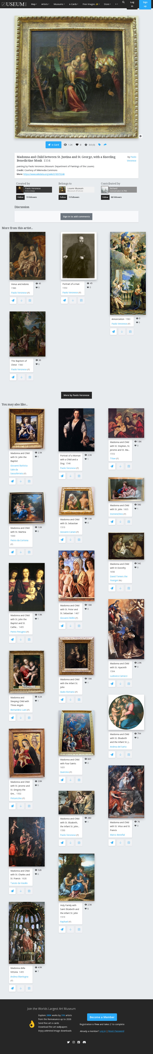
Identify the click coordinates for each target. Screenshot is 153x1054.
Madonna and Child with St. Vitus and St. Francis (120, 826)
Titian (113, 458)
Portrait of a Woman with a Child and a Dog (70, 459)
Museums (58, 4)
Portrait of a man (70, 284)
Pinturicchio (16, 798)
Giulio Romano (67, 691)
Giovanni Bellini (67, 617)
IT (28, 293)
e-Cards (73, 4)
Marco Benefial (117, 834)
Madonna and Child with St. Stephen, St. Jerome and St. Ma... (120, 446)
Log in (103, 1031)
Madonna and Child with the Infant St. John (69, 683)
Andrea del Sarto (118, 746)
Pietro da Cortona (19, 540)
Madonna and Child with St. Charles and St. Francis (20, 874)
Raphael (64, 921)
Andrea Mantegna (19, 976)
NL (120, 580)
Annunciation (118, 319)
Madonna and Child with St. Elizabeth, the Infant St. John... (69, 822)
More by (76, 395)
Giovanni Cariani (68, 531)
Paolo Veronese (19, 292)
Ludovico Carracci (118, 675)
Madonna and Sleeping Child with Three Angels (19, 701)
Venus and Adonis (20, 284)
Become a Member (102, 1017)
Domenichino (116, 513)
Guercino (64, 772)
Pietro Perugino (18, 631)
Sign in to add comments (76, 216)
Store (106, 4)
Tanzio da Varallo (19, 883)
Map (33, 4)
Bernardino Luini (18, 709)
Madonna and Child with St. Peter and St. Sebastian (69, 609)
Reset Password (116, 1031)
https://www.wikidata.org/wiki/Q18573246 (44, 174)
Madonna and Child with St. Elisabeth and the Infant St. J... (120, 738)
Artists (44, 4)
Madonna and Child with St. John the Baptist (20, 457)
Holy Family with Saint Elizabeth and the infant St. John (69, 909)
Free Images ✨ (90, 4)
